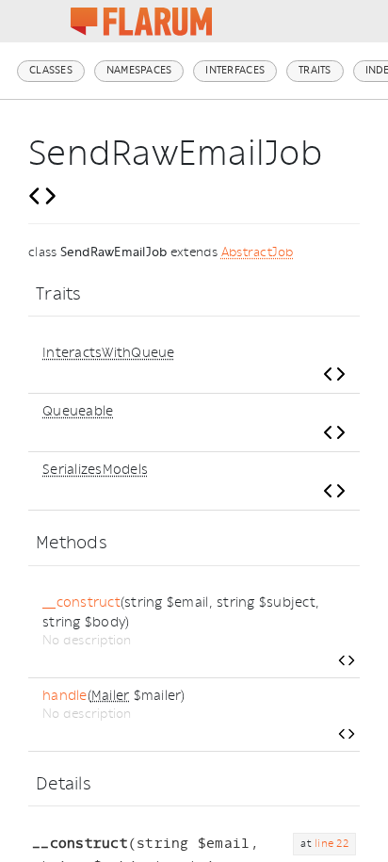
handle (65, 696)
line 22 (331, 844)
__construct (81, 602)
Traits (315, 70)
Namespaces (139, 70)
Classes (51, 70)
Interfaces (235, 70)
